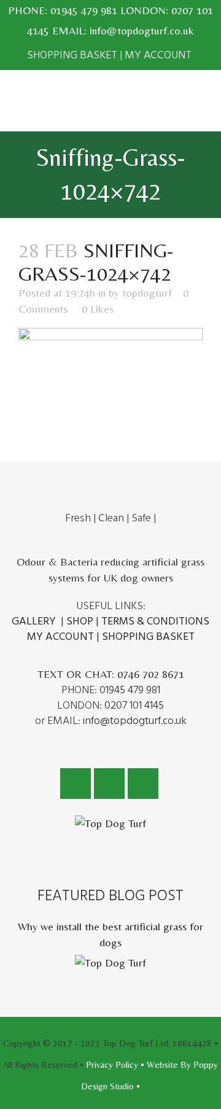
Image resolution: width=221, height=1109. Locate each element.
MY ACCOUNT (158, 55)
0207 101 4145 (134, 705)
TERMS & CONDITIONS (155, 621)
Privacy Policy (112, 1064)
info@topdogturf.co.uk (142, 30)
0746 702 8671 (150, 673)
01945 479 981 (83, 10)
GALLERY (34, 621)
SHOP (79, 621)
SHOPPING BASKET (72, 55)
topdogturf (147, 292)
